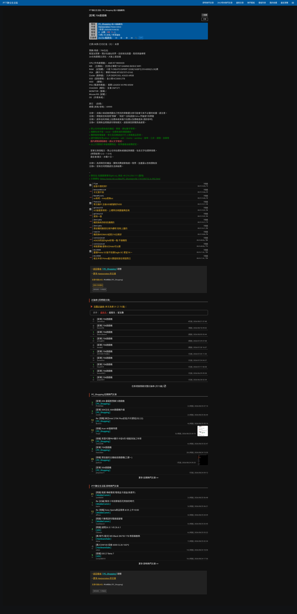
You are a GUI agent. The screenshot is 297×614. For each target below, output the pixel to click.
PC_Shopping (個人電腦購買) (114, 10)
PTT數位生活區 (95, 10)
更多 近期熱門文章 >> (148, 477)
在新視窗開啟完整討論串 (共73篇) (149, 386)
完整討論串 (99, 306)
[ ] (103, 403)
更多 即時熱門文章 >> (148, 563)
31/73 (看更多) (105, 38)
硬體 (106, 269)
